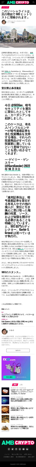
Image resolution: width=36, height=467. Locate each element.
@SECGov (16, 105)
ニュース (7, 454)
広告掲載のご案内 (9, 457)
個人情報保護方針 (21, 457)
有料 (31, 53)
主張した (8, 71)
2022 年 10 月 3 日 (17, 167)
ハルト (13, 22)
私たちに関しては (17, 454)
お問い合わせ (28, 454)
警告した (20, 249)
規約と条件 (31, 457)
